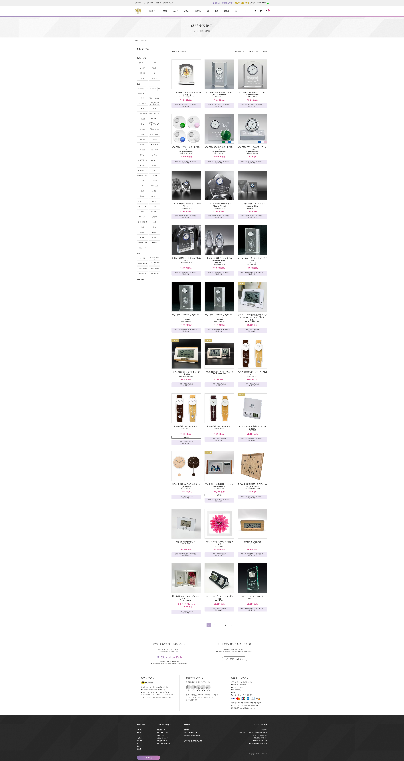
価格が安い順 (239, 51)
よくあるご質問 (148, 3)
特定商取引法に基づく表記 (192, 735)
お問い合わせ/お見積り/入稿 (164, 3)
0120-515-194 (242, 2)
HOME (137, 40)
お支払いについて (162, 738)
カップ (139, 735)
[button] (231, 625)
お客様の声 (138, 3)
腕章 (138, 746)
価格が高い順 (253, 51)
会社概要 (186, 730)
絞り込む (149, 758)
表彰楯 (139, 732)
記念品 (139, 749)
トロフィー (140, 730)
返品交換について (162, 741)
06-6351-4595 (170, 663)
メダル (139, 738)
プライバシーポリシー (190, 732)
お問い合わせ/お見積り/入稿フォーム (195, 741)
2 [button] (214, 625)
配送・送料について (163, 732)
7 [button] (225, 625)
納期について (161, 735)
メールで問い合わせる (234, 659)
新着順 (265, 51)
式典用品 (139, 741)
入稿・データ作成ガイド (164, 743)
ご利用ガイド (161, 730)
